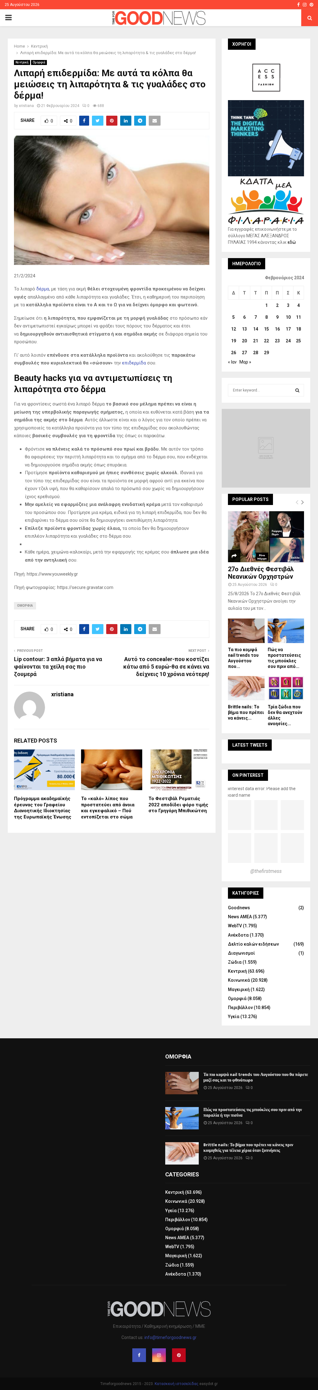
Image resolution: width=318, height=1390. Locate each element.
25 (298, 340)
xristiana (26, 106)
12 (233, 329)
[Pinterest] (179, 1355)
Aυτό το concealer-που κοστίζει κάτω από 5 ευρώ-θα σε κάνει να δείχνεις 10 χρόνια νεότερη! (166, 666)
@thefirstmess (266, 871)
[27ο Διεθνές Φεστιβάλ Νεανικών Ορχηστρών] (266, 536)
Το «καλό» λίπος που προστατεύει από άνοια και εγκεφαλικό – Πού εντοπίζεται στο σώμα (107, 808)
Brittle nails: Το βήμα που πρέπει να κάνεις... (246, 712)
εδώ (292, 242)
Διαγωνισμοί (241, 953)
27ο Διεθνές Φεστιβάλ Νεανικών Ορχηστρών (261, 572)
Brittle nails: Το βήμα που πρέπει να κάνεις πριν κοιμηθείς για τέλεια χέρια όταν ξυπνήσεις (248, 1147)
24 (288, 340)
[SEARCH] (297, 390)
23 (277, 340)
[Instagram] (159, 1355)
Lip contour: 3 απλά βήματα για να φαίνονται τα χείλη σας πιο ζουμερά (58, 666)
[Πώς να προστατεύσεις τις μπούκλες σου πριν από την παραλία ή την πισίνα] (286, 631)
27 (244, 352)
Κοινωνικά (239, 980)
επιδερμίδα (133, 363)
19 (233, 340)
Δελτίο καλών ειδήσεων (253, 944)
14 (255, 329)
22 (266, 340)
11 (298, 317)
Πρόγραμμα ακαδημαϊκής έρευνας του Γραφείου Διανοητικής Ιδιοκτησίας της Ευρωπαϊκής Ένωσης (42, 808)
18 (298, 329)
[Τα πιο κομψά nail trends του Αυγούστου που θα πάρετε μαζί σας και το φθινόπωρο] (246, 631)
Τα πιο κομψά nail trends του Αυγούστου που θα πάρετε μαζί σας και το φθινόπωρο (255, 1077)
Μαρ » (245, 361)
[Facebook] (139, 1355)
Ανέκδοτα (238, 935)
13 (244, 329)
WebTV (235, 925)
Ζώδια (235, 962)
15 (266, 329)
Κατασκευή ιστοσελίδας (176, 1384)
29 (266, 352)
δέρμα (42, 289)
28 (255, 352)
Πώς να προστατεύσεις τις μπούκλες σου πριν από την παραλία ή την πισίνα (252, 1112)
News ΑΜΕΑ (240, 916)
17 (288, 329)
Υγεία (233, 1016)
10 (288, 317)
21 (255, 340)
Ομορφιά (39, 62)
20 (244, 340)
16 (277, 329)
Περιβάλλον (240, 1007)
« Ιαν (232, 361)
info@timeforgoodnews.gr (170, 1337)
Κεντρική (22, 62)
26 (233, 352)
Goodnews (239, 907)
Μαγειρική (239, 989)
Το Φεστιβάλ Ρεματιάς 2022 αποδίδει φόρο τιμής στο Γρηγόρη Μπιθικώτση (178, 804)
